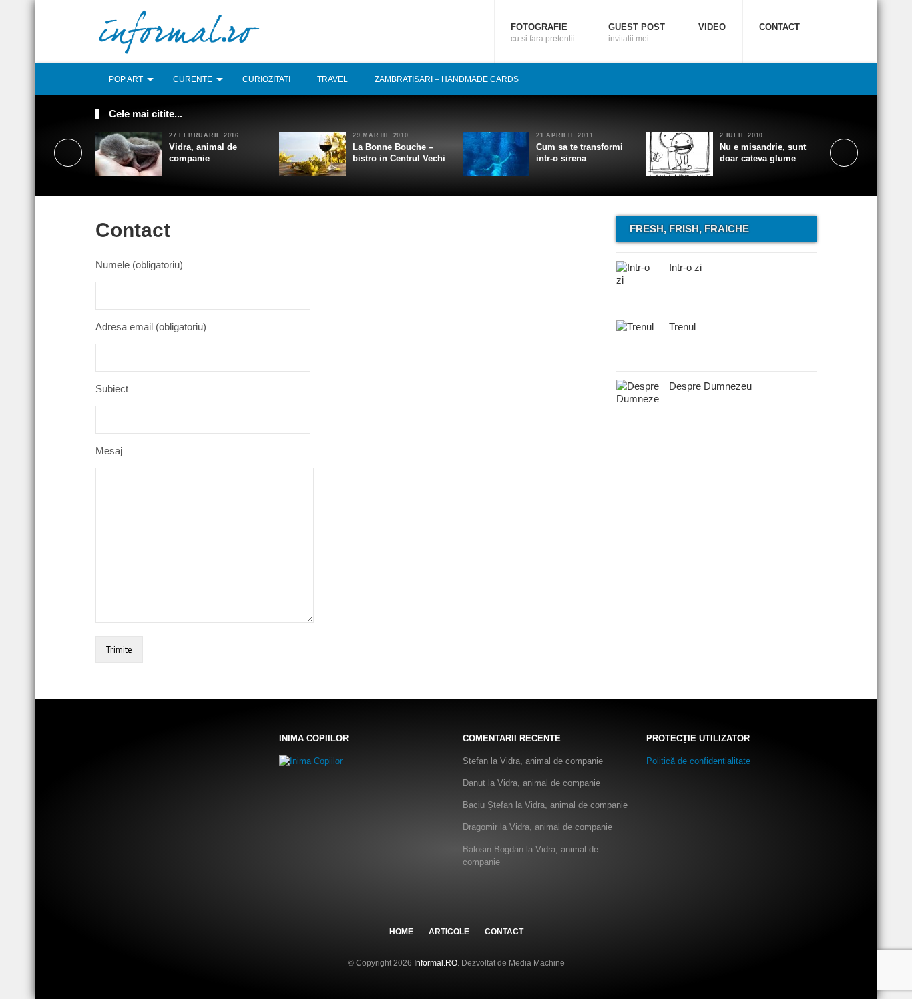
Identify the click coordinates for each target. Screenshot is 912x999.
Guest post (636, 32)
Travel (332, 79)
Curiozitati (266, 79)
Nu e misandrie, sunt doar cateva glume (763, 152)
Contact (779, 27)
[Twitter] (779, 79)
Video (712, 27)
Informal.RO (435, 963)
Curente (192, 79)
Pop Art (126, 79)
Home (401, 931)
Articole (449, 931)
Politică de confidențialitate (698, 761)
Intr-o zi (685, 267)
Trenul (682, 326)
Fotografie (543, 32)
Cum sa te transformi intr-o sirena (579, 152)
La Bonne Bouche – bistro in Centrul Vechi (399, 152)
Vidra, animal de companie (203, 152)
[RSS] (809, 79)
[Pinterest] (794, 79)
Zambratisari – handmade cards (447, 79)
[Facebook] (765, 79)
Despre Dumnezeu (710, 386)
